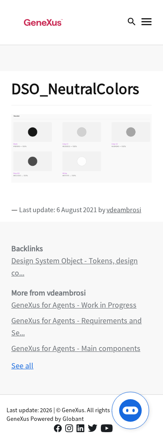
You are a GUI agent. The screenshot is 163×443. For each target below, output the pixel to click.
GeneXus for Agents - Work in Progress (73, 305)
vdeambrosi (123, 209)
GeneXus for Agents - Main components (75, 348)
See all (22, 366)
